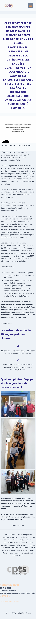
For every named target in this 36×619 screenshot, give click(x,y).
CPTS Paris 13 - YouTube (10, 601)
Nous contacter (7, 323)
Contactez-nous (9, 585)
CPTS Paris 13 (8, 596)
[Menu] (30, 5)
